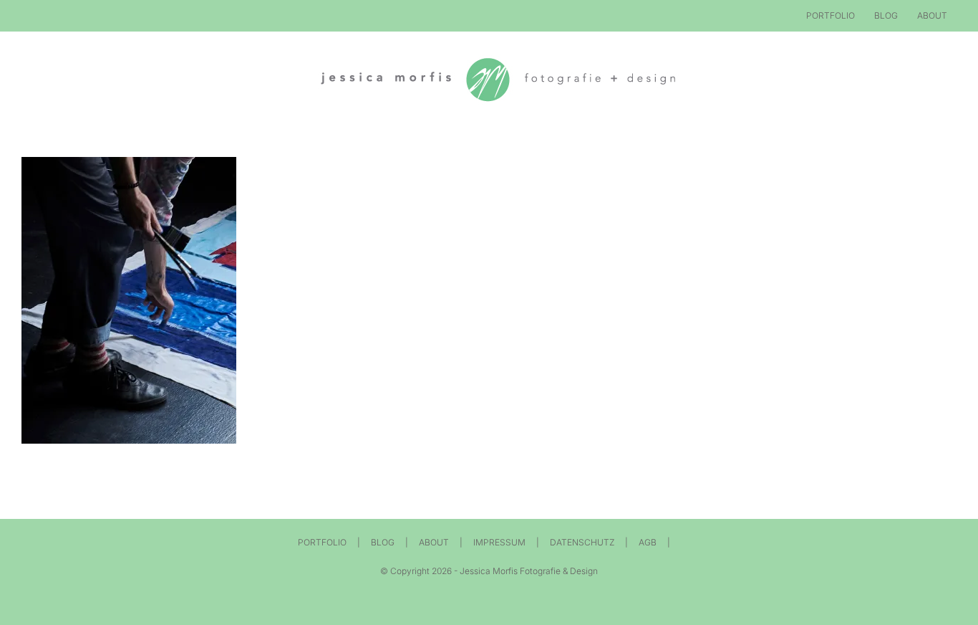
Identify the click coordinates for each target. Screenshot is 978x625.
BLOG (382, 542)
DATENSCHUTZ (582, 542)
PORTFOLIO (322, 542)
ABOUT (434, 542)
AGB (648, 542)
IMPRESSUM (499, 542)
